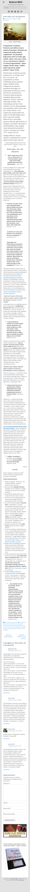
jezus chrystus (18, 625)
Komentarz (6, 783)
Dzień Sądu (12, 624)
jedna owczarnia (11, 625)
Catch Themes (20, 880)
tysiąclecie (20, 628)
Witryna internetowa (9, 814)
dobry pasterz (23, 622)
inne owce (17, 624)
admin (16, 18)
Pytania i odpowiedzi (12, 622)
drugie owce (6, 624)
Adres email (7, 808)
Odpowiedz (6, 693)
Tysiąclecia (11, 373)
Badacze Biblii (15, 2)
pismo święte (12, 627)
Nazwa (5, 803)
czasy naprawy (14, 575)
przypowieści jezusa (12, 628)
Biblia (6, 622)
